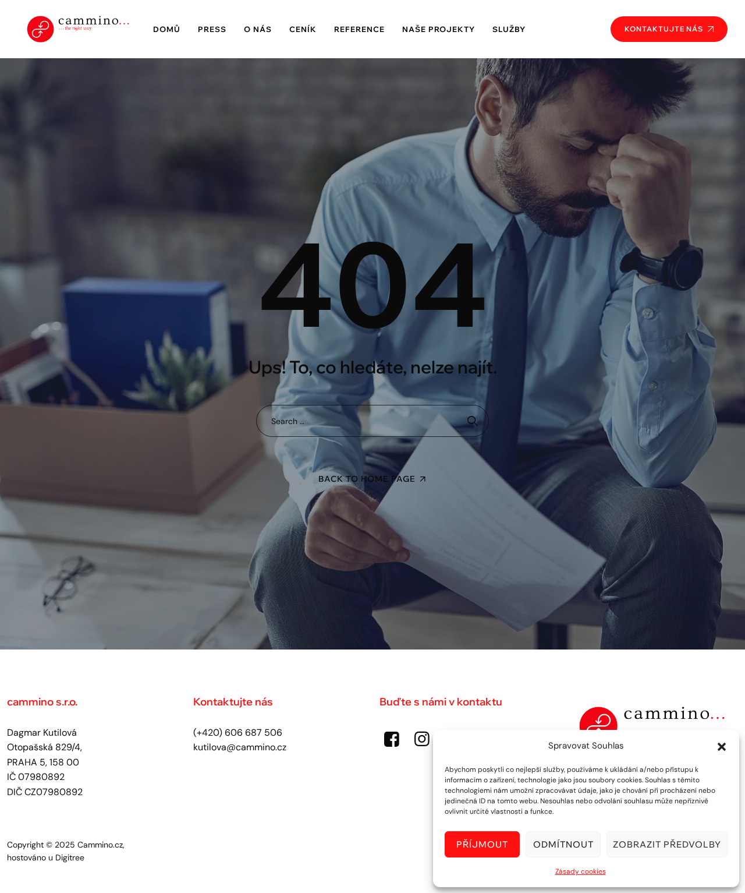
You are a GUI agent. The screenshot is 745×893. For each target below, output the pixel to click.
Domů (166, 29)
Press (212, 29)
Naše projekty (438, 29)
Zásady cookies (580, 871)
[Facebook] (391, 739)
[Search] (473, 421)
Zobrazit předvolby (667, 844)
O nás (258, 29)
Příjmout (482, 844)
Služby (509, 29)
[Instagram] (422, 739)
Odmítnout (563, 844)
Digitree (69, 857)
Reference (359, 29)
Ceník (303, 29)
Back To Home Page (367, 479)
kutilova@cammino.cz (239, 747)
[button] (722, 745)
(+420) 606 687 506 (237, 732)
